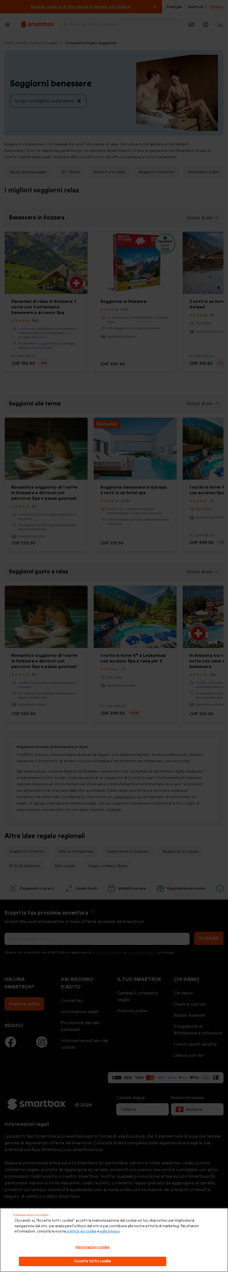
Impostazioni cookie (92, 1247)
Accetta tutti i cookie (92, 1261)
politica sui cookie (81, 1231)
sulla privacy (110, 1231)
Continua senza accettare (31, 1215)
